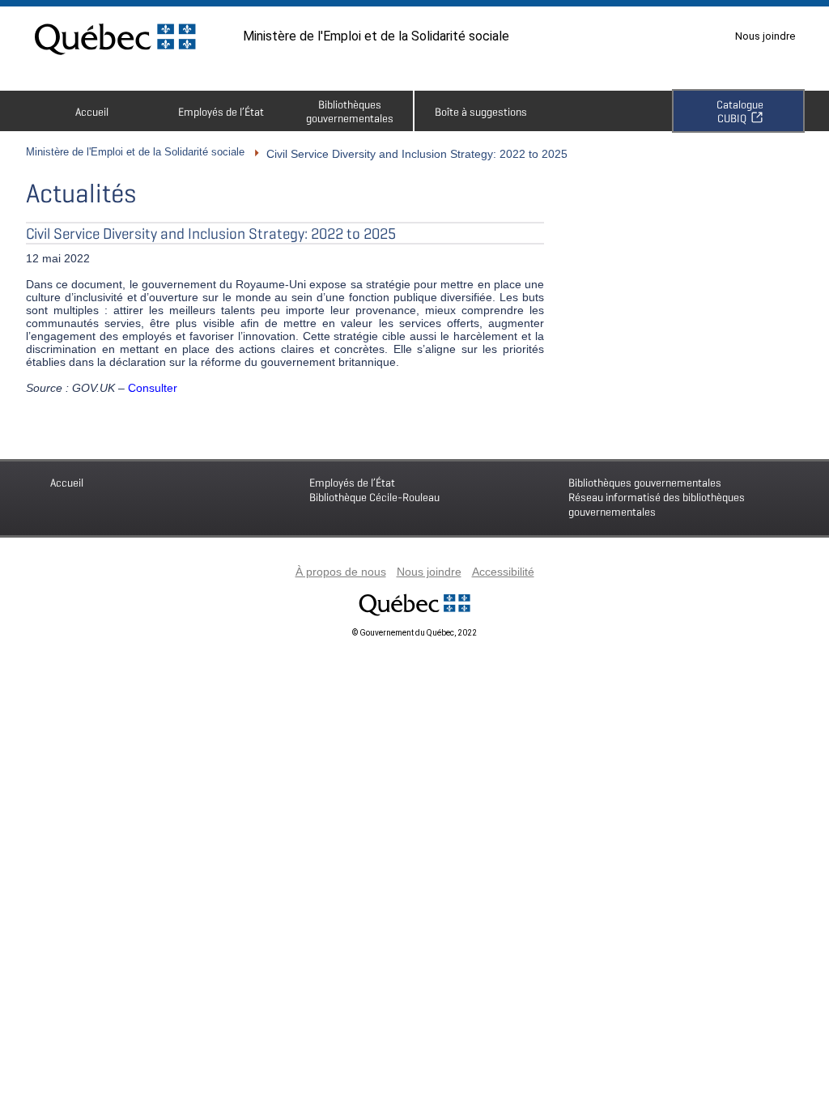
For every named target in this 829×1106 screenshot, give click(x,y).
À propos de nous (340, 571)
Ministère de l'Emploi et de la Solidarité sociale (376, 36)
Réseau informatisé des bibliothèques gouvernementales (656, 496)
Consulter (152, 387)
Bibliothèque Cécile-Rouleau (374, 489)
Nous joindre (765, 36)
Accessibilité (503, 571)
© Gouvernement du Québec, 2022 (414, 632)
